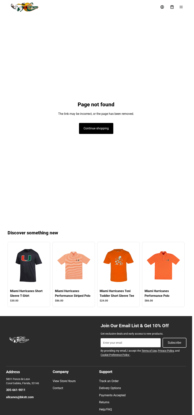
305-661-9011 (15, 390)
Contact (58, 388)
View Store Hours (64, 381)
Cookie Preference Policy (115, 354)
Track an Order (109, 381)
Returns (104, 402)
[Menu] (181, 7)
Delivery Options (110, 388)
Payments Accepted (112, 395)
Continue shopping (96, 128)
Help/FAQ (105, 409)
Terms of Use (149, 350)
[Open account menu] (162, 7)
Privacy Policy (166, 350)
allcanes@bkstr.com (20, 397)
